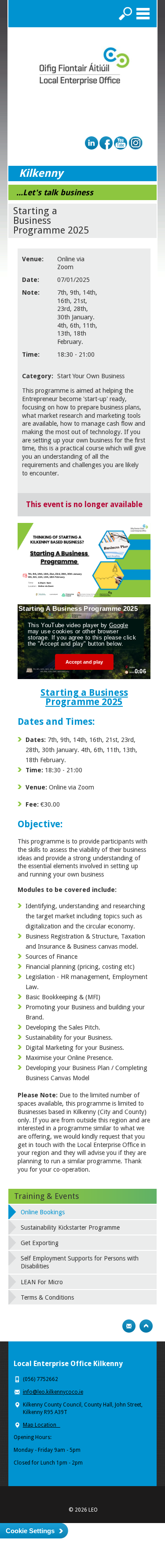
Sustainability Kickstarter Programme (70, 1227)
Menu (143, 13)
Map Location (41, 1425)
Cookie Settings (30, 1530)
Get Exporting (40, 1242)
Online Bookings (43, 1212)
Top (146, 1326)
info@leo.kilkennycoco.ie (53, 1392)
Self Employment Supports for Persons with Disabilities (80, 1262)
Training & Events (46, 1196)
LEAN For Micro (42, 1282)
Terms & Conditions (47, 1297)
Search (125, 13)
